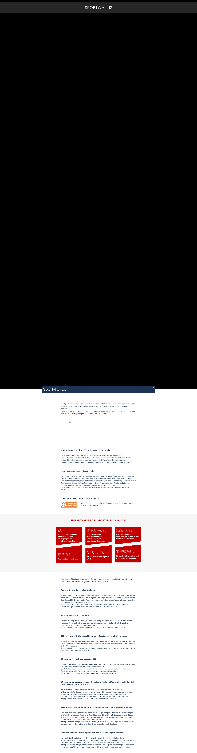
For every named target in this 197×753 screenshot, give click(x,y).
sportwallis (98, 7)
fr (190, 1)
